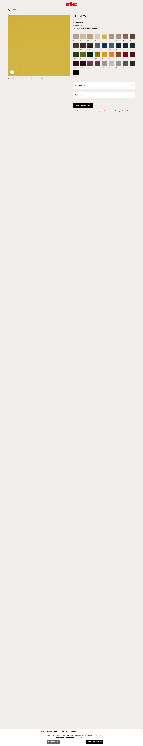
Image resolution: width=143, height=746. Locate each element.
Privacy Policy (60, 737)
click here (95, 735)
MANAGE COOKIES (53, 742)
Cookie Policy (70, 737)
